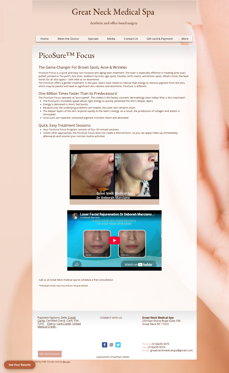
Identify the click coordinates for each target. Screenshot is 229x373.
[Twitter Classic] (118, 344)
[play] (154, 199)
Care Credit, (64, 324)
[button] (114, 174)
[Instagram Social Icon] (111, 344)
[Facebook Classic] (104, 344)
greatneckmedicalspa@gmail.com (171, 350)
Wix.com (66, 361)
